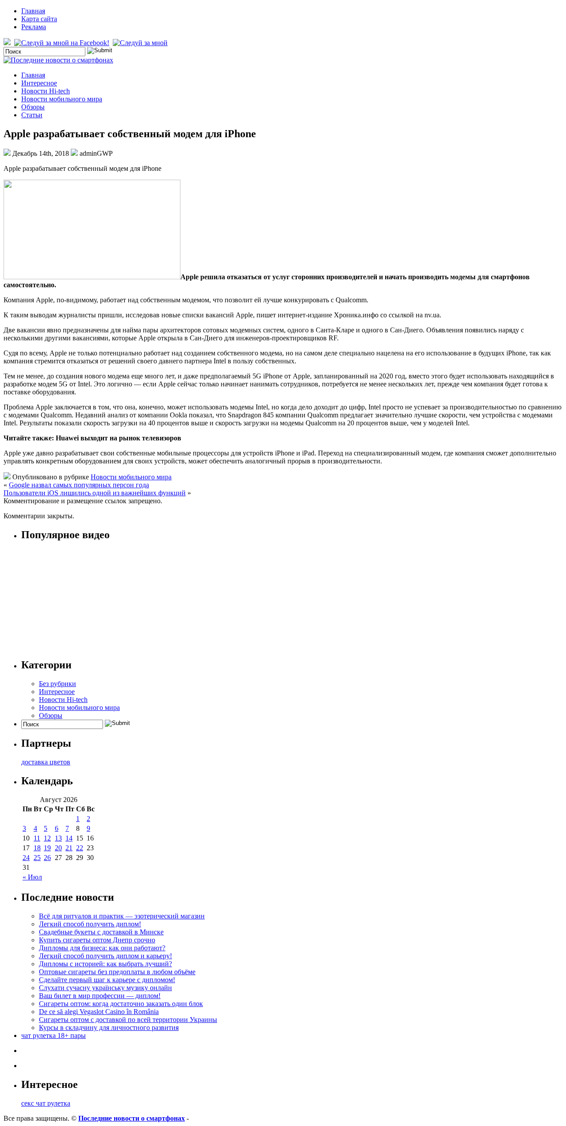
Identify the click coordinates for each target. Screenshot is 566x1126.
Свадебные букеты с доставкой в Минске (101, 932)
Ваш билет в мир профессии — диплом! (100, 995)
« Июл (32, 877)
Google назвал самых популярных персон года (79, 485)
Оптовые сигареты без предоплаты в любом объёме (117, 972)
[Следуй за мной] (141, 42)
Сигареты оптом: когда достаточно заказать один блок (121, 1003)
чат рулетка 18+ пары (53, 1035)
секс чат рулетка (45, 1103)
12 (47, 838)
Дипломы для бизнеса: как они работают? (102, 948)
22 (79, 848)
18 (37, 848)
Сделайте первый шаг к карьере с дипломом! (107, 979)
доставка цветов (45, 762)
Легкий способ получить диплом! (90, 924)
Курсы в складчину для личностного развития (109, 1027)
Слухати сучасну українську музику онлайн (105, 987)
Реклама (33, 27)
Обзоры (33, 107)
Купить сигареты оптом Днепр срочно (97, 940)
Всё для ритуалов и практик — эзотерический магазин (122, 916)
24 (26, 857)
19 (47, 848)
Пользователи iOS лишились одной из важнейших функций (95, 493)
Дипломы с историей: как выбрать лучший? (105, 964)
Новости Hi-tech (45, 91)
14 (69, 838)
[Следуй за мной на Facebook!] (62, 42)
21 (69, 848)
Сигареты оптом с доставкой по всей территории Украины (128, 1019)
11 (37, 838)
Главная (33, 11)
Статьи (31, 115)
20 (58, 848)
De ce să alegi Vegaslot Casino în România (99, 1011)
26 (47, 857)
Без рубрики (57, 683)
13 (58, 838)
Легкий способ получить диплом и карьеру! (105, 956)
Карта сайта (39, 19)
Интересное (39, 83)
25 (37, 857)
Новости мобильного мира (61, 99)
